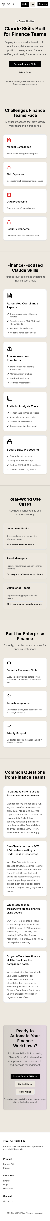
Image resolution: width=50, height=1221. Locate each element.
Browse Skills (9, 1164)
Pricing (6, 1168)
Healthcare (8, 1188)
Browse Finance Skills (25, 64)
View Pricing (25, 1092)
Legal (5, 1184)
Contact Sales (25, 1084)
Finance (7, 1181)
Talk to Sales (25, 72)
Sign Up (43, 4)
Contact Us (8, 1201)
